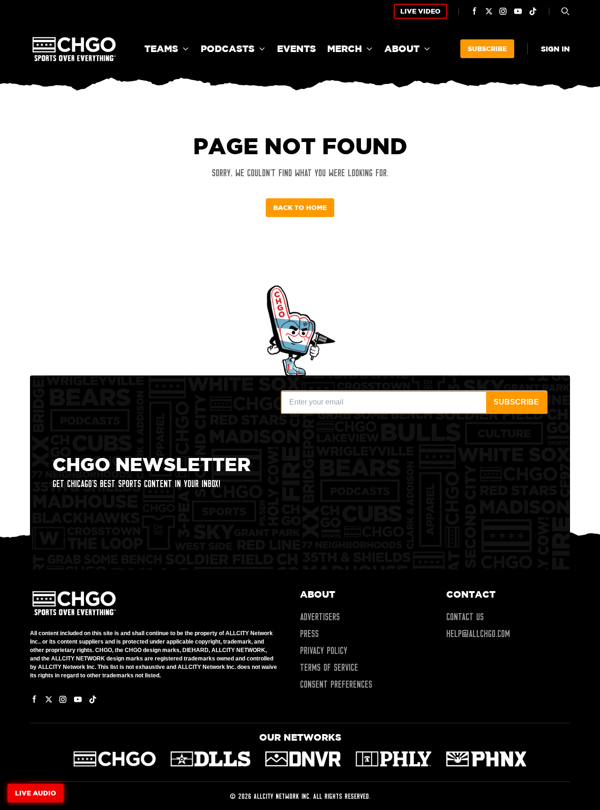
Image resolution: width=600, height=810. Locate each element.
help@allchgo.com (478, 634)
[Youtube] (518, 11)
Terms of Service (329, 667)
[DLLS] (211, 758)
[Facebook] (475, 11)
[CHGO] (115, 758)
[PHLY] (393, 758)
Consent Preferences (336, 684)
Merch (344, 48)
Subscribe (487, 48)
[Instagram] (503, 11)
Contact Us (465, 617)
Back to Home (300, 207)
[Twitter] (489, 11)
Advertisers (320, 617)
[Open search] (565, 11)
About (402, 48)
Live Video (420, 11)
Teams (161, 48)
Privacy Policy (323, 650)
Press (309, 634)
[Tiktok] (533, 11)
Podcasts (228, 48)
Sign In (555, 49)
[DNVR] (303, 758)
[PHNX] (486, 758)
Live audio (35, 793)
